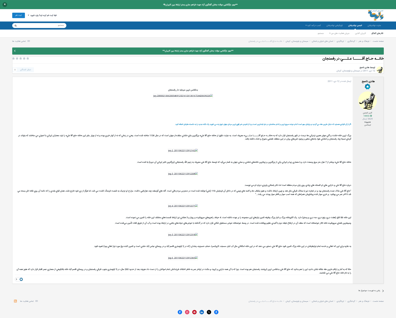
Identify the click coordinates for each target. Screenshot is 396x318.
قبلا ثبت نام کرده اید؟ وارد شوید (42, 15)
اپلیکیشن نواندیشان (334, 25)
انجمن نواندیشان (355, 25)
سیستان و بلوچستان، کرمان (348, 71)
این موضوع (27, 25)
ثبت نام (18, 15)
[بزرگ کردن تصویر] (183, 96)
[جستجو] (15, 25)
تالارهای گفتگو (377, 33)
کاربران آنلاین (360, 33)
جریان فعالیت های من (339, 33)
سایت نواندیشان (374, 25)
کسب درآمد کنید (314, 25)
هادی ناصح (364, 67)
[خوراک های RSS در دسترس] (15, 301)
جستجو (321, 33)
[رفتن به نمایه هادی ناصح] (380, 69)
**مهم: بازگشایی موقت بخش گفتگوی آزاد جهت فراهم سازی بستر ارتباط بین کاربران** (200, 5)
